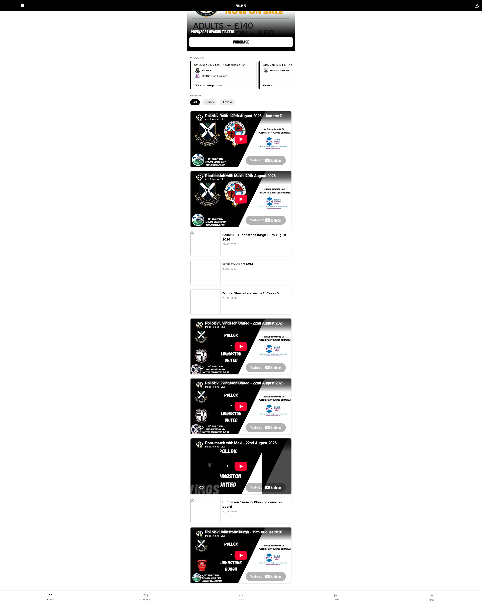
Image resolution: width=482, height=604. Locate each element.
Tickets (199, 85)
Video (209, 102)
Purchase (241, 42)
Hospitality (214, 85)
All (195, 102)
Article (227, 102)
